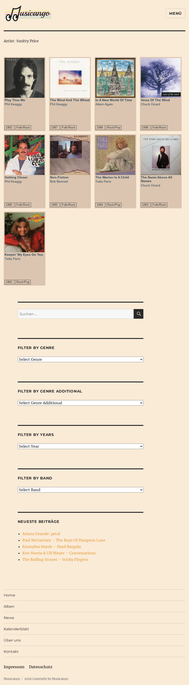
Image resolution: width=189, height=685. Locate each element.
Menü (175, 13)
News (9, 618)
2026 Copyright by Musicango (46, 679)
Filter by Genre (36, 348)
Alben (9, 606)
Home (9, 595)
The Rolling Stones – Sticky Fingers (55, 559)
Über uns (12, 640)
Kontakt (11, 651)
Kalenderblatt (16, 629)
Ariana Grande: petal (41, 533)
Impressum (14, 667)
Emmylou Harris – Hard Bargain (51, 546)
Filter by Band (35, 478)
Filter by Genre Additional (50, 391)
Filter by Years (36, 435)
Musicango (12, 679)
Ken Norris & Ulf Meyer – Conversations (59, 553)
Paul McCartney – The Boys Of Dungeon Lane (63, 540)
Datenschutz (40, 667)
